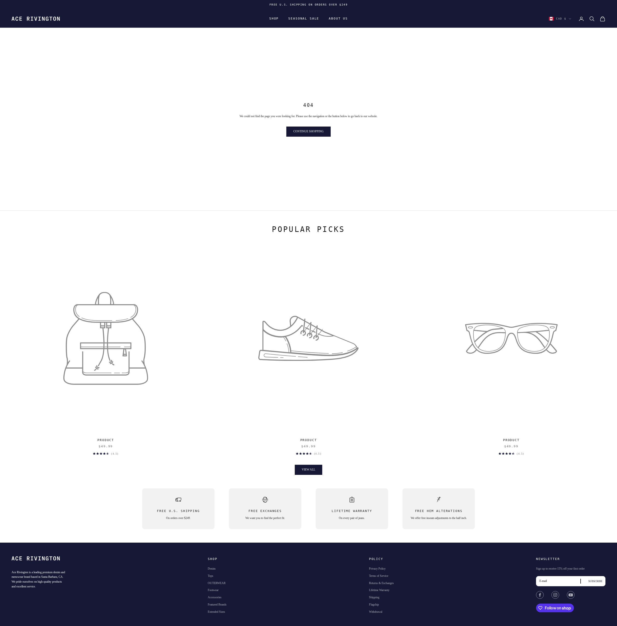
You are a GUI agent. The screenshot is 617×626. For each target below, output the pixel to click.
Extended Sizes (216, 611)
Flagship (374, 604)
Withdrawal (375, 611)
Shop (274, 18)
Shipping (374, 597)
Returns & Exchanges (381, 583)
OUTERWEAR (217, 583)
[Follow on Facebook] (539, 594)
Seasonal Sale (303, 18)
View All (308, 469)
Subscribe (595, 581)
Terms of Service (378, 576)
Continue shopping (308, 131)
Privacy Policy (377, 568)
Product (105, 440)
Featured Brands (217, 604)
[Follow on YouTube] (570, 594)
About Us (338, 18)
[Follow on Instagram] (555, 594)
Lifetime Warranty (379, 590)
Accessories (214, 597)
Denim (211, 568)
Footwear (213, 590)
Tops (210, 576)
